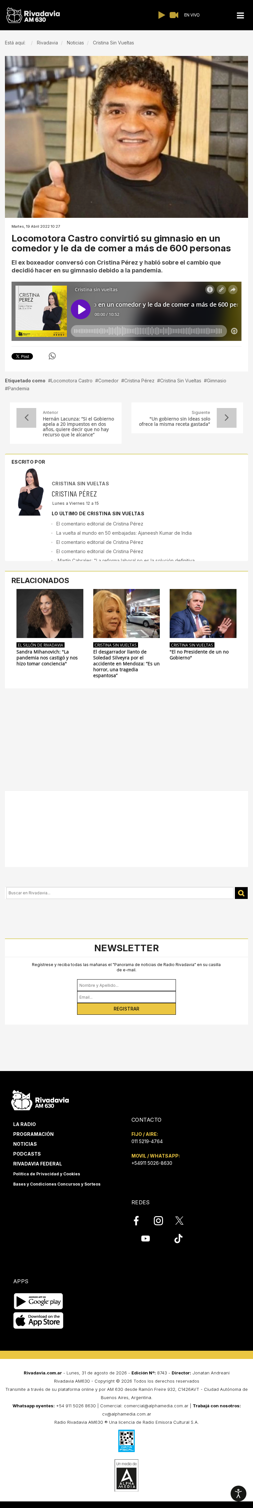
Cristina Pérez (139, 380)
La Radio (24, 1124)
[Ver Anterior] (26, 418)
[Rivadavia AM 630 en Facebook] (140, 1220)
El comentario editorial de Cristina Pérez (99, 523)
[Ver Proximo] (227, 418)
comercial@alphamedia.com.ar (156, 1405)
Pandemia (18, 388)
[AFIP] (126, 1441)
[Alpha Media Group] (126, 1475)
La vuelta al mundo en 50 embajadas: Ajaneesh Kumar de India (124, 533)
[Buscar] (241, 893)
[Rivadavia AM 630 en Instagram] (162, 1220)
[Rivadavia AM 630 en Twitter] (183, 1220)
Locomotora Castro (72, 380)
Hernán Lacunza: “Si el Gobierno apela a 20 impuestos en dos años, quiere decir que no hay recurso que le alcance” (78, 426)
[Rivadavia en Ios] (38, 1320)
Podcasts (27, 1154)
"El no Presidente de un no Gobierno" (199, 655)
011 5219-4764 (147, 1141)
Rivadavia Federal (37, 1163)
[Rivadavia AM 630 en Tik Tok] (178, 1238)
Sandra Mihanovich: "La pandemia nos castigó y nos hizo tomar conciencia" (47, 658)
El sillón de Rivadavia (40, 645)
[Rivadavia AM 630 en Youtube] (145, 1238)
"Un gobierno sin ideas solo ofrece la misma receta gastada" (174, 421)
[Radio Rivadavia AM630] (33, 15)
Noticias (25, 1144)
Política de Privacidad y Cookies (46, 1173)
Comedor (108, 380)
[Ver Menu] (240, 16)
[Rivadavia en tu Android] (38, 1301)
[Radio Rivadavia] (40, 1099)
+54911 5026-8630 (151, 1163)
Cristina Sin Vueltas (180, 380)
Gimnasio (216, 380)
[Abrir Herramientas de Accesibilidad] (238, 1493)
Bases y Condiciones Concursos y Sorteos (56, 1184)
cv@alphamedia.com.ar (126, 1414)
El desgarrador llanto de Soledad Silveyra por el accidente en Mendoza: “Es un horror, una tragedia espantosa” (126, 663)
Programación (33, 1134)
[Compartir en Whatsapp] (52, 356)
